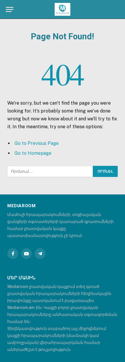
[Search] (118, 9)
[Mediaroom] (62, 9)
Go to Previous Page (37, 143)
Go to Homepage (33, 153)
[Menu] (9, 9)
